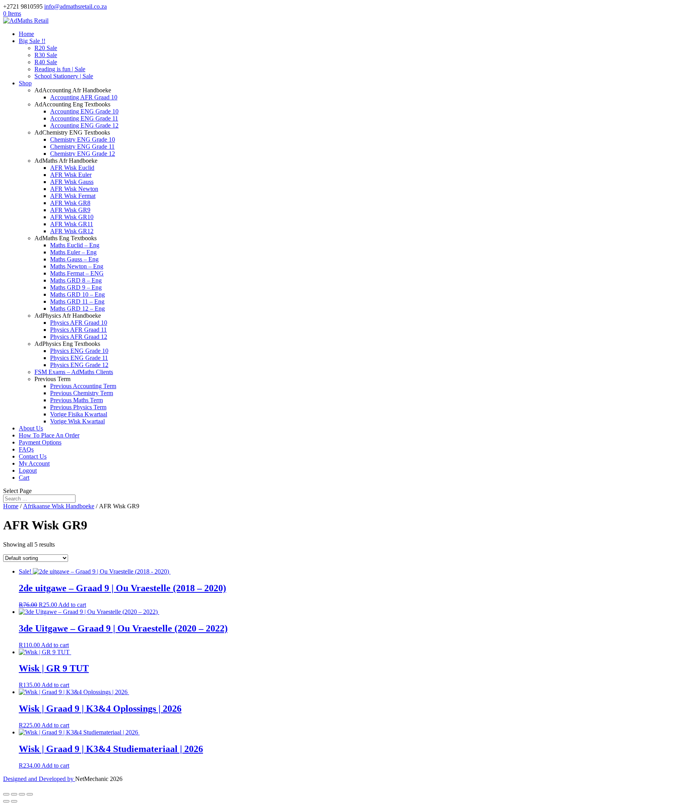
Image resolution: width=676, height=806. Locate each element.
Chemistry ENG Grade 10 (82, 139)
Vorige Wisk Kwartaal (77, 421)
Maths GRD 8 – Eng (76, 280)
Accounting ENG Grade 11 (84, 118)
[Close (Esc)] (30, 794)
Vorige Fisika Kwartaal (78, 414)
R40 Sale (45, 62)
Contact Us (33, 456)
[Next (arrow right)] (14, 801)
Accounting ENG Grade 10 (84, 111)
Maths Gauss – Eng (74, 259)
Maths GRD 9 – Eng (76, 287)
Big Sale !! (32, 41)
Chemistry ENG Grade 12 (82, 153)
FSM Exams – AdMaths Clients (73, 372)
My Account (34, 463)
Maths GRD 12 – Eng (77, 308)
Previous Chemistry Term (81, 393)
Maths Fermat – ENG (77, 273)
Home (26, 34)
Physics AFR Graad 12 (78, 336)
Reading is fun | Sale (59, 69)
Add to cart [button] (72, 604)
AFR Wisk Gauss (71, 181)
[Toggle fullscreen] (14, 794)
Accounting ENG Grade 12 (84, 125)
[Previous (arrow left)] (6, 801)
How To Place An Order (49, 435)
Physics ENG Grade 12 (79, 365)
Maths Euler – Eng (73, 252)
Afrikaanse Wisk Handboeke (58, 506)
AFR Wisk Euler (71, 174)
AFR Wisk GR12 (71, 231)
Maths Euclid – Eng (74, 245)
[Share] (22, 794)
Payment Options (40, 442)
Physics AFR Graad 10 (78, 322)
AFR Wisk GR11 (71, 224)
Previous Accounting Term (83, 386)
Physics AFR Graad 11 (78, 329)
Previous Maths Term (76, 400)
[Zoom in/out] (6, 794)
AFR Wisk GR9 (70, 210)
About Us (31, 428)
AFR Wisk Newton (74, 188)
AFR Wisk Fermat (72, 196)
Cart (24, 477)
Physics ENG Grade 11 (79, 357)
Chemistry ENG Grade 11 (82, 146)
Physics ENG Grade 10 (79, 350)
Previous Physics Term (78, 407)
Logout (28, 470)
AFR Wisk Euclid (72, 167)
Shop (25, 83)
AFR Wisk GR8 (70, 203)
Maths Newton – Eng (76, 266)
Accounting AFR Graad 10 (83, 97)
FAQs (26, 449)
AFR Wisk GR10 (71, 217)
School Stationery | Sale (63, 76)
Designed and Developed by (39, 778)
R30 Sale (45, 55)
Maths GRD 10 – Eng (77, 294)
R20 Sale (45, 48)
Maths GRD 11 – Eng (77, 301)
